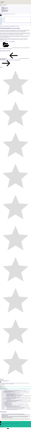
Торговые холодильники (5, 9)
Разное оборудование (6, 26)
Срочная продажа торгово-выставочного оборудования (14, 408)
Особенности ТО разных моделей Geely (7, 417)
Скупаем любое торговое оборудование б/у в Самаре (11, 392)
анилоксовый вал (5, 35)
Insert (8, 428)
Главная (1, 26)
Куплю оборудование (5, 10)
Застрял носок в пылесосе (10, 394)
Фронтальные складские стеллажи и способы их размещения (15, 407)
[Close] (0, 13)
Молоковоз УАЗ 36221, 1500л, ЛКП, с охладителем (13, 395)
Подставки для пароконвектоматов (9, 391)
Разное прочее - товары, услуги (19, 47)
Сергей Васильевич (12, 41)
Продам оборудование (5, 11)
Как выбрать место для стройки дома (10, 401)
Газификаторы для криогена (8, 404)
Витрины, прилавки (4, 8)
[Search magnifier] (1, 15)
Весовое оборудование (5, 7)
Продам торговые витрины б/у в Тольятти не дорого (11, 390)
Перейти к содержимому (3, 4)
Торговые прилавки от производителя (9, 398)
